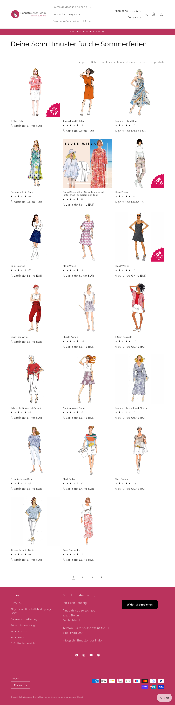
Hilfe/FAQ (16, 603)
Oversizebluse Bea (21, 479)
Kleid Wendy (122, 266)
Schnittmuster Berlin (29, 697)
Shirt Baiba (69, 479)
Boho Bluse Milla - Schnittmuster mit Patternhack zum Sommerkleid (83, 193)
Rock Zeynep (18, 266)
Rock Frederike (71, 550)
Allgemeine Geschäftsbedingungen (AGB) (32, 611)
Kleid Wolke (70, 266)
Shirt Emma (121, 479)
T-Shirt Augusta (123, 337)
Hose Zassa (121, 192)
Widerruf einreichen (140, 604)
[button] (72, 7)
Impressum (17, 637)
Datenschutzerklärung (24, 619)
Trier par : (82, 62)
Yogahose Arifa (19, 337)
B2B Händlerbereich (23, 643)
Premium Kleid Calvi (22, 192)
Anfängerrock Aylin (74, 408)
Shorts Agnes (70, 337)
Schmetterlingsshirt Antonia (26, 408)
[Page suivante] (101, 577)
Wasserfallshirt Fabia (22, 550)
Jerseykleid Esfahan (74, 121)
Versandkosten (20, 631)
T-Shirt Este (17, 121)
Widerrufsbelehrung (23, 625)
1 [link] (73, 577)
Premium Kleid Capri (126, 121)
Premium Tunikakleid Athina (131, 408)
